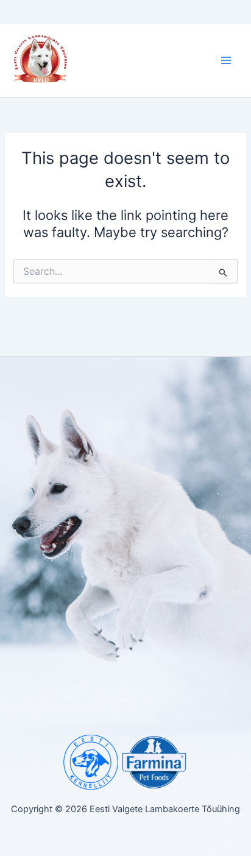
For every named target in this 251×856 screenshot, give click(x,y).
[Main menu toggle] (226, 61)
